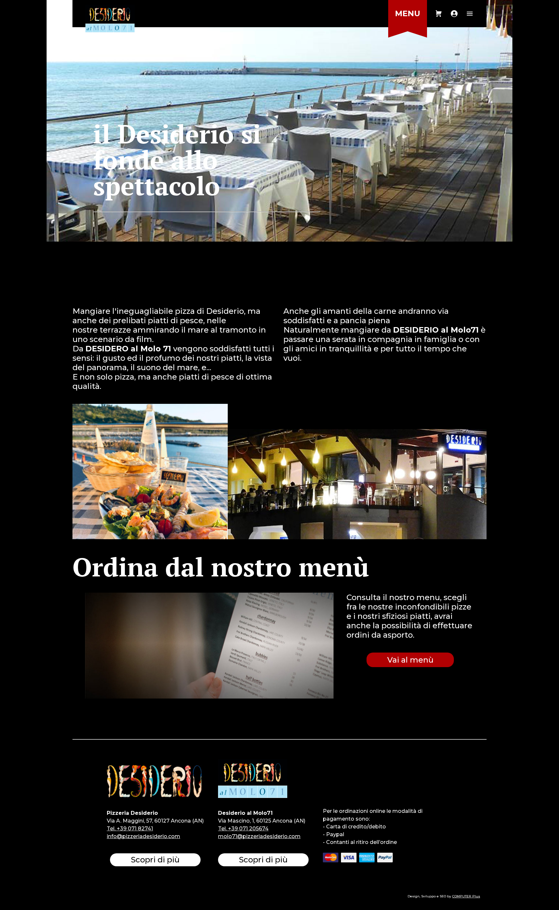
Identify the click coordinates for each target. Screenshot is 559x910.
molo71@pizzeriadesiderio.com (259, 836)
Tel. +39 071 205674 (243, 828)
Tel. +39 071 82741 (130, 828)
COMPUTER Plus (466, 896)
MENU (407, 13)
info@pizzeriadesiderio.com (143, 836)
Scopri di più (155, 859)
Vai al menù (410, 660)
